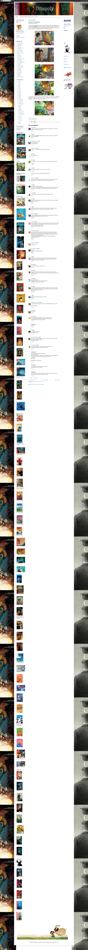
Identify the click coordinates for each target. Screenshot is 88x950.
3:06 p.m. (32, 253)
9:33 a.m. (32, 361)
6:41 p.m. (32, 375)
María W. (32, 264)
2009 (18, 95)
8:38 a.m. (32, 150)
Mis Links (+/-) (66, 56)
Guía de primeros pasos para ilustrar (29, 16)
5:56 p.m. (32, 341)
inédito (18, 59)
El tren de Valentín (34, 22)
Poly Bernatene (33, 230)
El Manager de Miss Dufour (35, 302)
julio (19, 106)
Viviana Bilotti (33, 213)
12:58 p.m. (33, 164)
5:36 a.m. (32, 195)
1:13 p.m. (32, 218)
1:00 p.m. (32, 292)
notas (18, 64)
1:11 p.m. (32, 181)
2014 (18, 88)
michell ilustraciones (34, 141)
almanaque (19, 43)
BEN (32, 330)
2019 (18, 81)
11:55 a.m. (32, 156)
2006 (18, 121)
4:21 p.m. (32, 189)
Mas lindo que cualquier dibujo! (21, 114)
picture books (19, 67)
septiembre (20, 103)
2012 (18, 91)
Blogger (57, 942)
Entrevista (19, 56)
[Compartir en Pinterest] (35, 121)
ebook (18, 54)
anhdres (32, 127)
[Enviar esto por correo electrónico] (30, 121)
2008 (18, 96)
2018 (18, 82)
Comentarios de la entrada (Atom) (38, 381)
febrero (19, 118)
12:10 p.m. (33, 299)
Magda (32, 310)
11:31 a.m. (32, 203)
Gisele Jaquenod (34, 345)
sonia (32, 198)
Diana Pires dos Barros (35, 337)
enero (19, 120)
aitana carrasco (34, 242)
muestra (18, 63)
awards (18, 45)
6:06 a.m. (32, 261)
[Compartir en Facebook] (34, 121)
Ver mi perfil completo (19, 33)
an (31, 295)
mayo (19, 109)
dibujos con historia (20, 52)
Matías (32, 154)
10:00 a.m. (33, 245)
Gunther (32, 316)
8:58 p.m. (32, 307)
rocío (32, 286)
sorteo (18, 73)
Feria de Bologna (20, 58)
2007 (18, 98)
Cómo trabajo (19, 50)
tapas (18, 74)
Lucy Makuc (33, 221)
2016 (18, 85)
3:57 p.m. (32, 368)
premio (18, 68)
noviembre (20, 100)
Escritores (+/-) (66, 64)
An (31, 206)
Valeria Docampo (34, 148)
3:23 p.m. (32, 275)
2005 (18, 123)
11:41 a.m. (32, 283)
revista (18, 70)
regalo (18, 69)
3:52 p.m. (32, 239)
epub (18, 57)
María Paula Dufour (34, 248)
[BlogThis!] (32, 121)
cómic (18, 49)
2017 (18, 84)
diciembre (20, 99)
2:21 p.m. (32, 174)
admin (32, 270)
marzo (19, 117)
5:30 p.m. (32, 210)
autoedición (19, 44)
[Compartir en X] (33, 121)
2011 (18, 92)
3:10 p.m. (32, 227)
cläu (32, 134)
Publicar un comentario (33, 377)
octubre (19, 102)
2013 (18, 89)
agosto (19, 105)
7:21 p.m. (32, 267)
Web (17, 16)
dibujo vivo (19, 51)
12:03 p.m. (33, 348)
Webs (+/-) (65, 61)
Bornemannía (20, 110)
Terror (18, 75)
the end (32, 278)
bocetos (18, 46)
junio (19, 107)
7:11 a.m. (32, 313)
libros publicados (20, 62)
